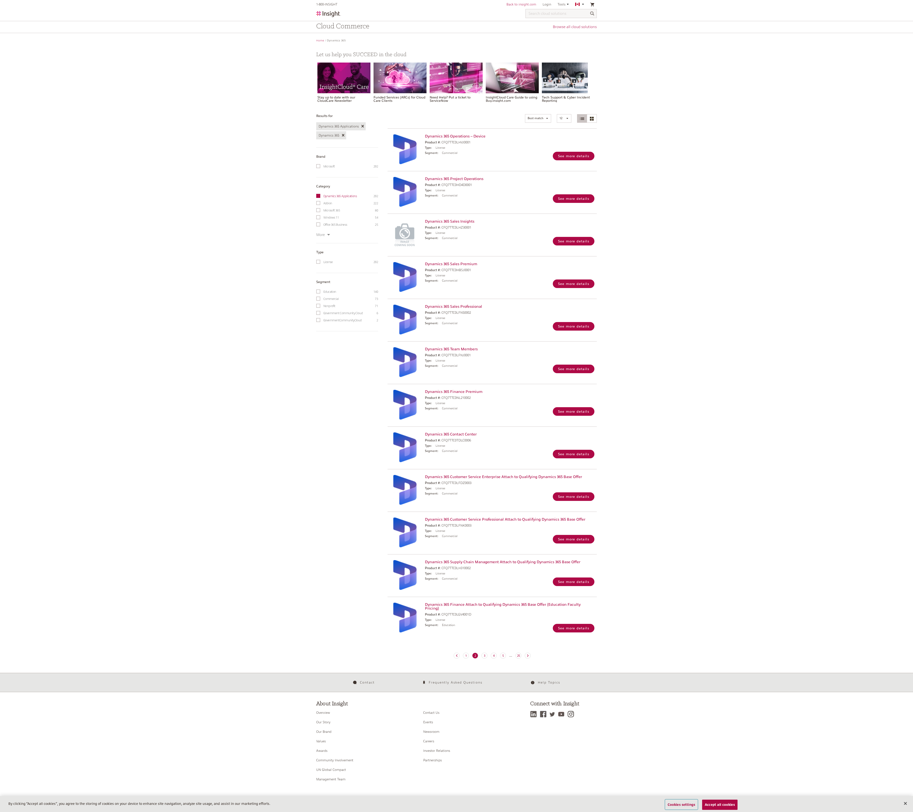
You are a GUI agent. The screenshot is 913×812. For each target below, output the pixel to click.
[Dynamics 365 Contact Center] (405, 447)
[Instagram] (572, 714)
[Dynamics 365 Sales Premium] (405, 277)
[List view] (582, 118)
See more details (573, 156)
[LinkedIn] (534, 714)
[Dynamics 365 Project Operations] (405, 192)
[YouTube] (562, 714)
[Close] (905, 803)
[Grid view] (592, 118)
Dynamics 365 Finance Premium (453, 392)
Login (547, 4)
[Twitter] (553, 714)
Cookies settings (681, 804)
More (320, 235)
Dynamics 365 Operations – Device (455, 136)
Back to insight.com (521, 4)
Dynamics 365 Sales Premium (451, 264)
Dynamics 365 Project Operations (454, 179)
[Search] (592, 13)
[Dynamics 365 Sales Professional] (405, 319)
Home (320, 40)
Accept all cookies (720, 804)
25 (518, 655)
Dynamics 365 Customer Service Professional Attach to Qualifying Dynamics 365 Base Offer (505, 519)
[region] (456, 804)
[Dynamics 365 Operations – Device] (405, 149)
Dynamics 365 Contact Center (451, 434)
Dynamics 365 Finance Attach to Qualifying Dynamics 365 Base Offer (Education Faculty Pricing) (503, 606)
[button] (538, 118)
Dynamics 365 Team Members (451, 349)
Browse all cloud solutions (575, 27)
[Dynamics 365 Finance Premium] (405, 405)
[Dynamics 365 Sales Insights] (405, 234)
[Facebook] (544, 714)
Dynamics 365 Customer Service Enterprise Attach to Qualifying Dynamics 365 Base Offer (503, 477)
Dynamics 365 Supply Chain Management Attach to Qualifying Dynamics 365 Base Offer (502, 562)
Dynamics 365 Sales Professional (453, 306)
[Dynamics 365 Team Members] (405, 362)
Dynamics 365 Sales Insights (449, 221)
